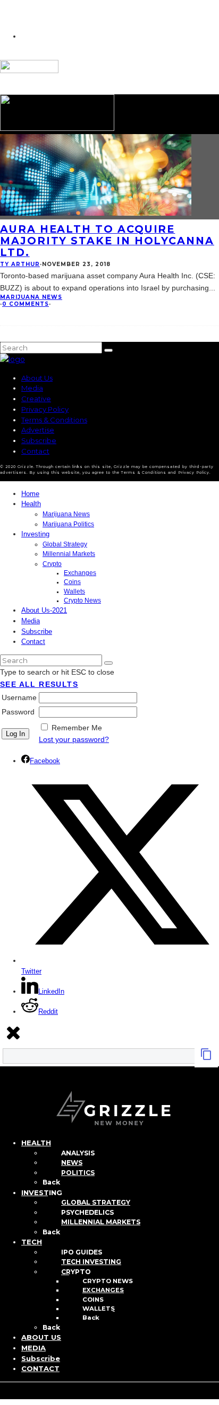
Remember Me (77, 727)
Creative (36, 398)
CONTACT (40, 1368)
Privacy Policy (45, 409)
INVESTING (41, 1192)
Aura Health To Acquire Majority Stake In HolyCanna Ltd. (107, 241)
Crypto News (82, 600)
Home (30, 494)
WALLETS (98, 1308)
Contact (35, 451)
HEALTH (36, 1142)
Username (19, 697)
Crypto (52, 564)
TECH (31, 1242)
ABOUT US (41, 1337)
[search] (108, 350)
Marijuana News (31, 297)
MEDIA (33, 1348)
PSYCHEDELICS (87, 1212)
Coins (72, 582)
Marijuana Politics (68, 524)
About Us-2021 (44, 610)
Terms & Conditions (54, 420)
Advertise (37, 430)
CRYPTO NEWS (107, 1281)
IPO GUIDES (81, 1252)
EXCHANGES (103, 1290)
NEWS (71, 1163)
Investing (35, 534)
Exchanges (80, 573)
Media (32, 388)
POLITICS (78, 1173)
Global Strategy (65, 544)
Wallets (74, 591)
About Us (37, 378)
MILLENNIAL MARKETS (100, 1222)
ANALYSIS (78, 1153)
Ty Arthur (20, 264)
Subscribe (38, 440)
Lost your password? (74, 739)
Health (31, 504)
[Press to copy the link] (206, 1057)
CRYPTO (76, 1272)
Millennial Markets (69, 554)
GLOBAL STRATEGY (95, 1202)
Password (18, 712)
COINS (93, 1299)
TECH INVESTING (91, 1262)
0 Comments (25, 304)
